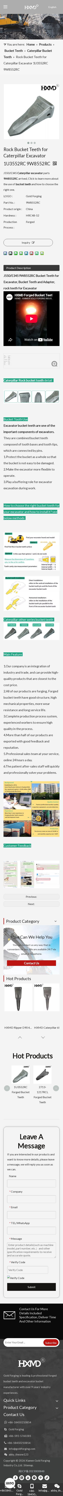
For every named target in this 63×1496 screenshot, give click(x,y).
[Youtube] (28, 1477)
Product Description (18, 268)
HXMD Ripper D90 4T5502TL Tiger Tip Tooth (18, 1027)
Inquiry (26, 242)
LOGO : (8, 196)
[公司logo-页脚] (32, 1362)
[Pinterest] (40, 1477)
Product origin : (13, 209)
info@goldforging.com (22, 1448)
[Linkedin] (21, 1477)
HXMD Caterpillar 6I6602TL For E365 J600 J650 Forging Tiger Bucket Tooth (48, 1027)
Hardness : (10, 215)
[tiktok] (46, 1477)
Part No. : (9, 202)
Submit (32, 1287)
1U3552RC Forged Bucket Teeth (21, 1092)
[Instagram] (34, 1477)
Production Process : (10, 224)
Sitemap (28, 1465)
